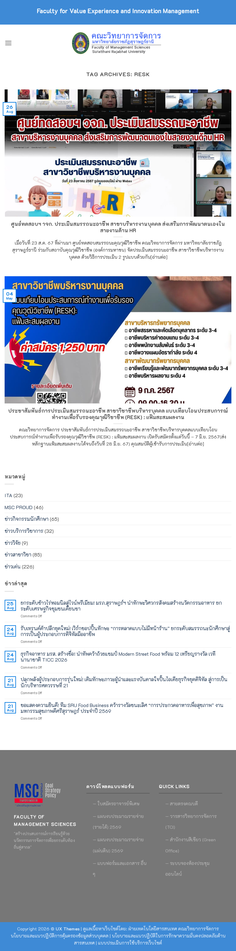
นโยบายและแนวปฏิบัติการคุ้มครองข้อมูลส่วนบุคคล (59, 936)
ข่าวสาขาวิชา (18, 554)
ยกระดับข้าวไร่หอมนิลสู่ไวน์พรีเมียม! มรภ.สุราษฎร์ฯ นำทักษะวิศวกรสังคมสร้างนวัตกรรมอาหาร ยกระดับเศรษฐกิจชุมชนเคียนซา (121, 605)
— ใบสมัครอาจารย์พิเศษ (116, 804)
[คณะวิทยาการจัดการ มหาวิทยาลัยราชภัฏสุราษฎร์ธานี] (118, 43)
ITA (8, 495)
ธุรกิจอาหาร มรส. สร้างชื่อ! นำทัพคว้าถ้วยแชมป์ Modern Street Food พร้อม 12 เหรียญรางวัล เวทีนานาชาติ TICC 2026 (118, 656)
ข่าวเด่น (13, 566)
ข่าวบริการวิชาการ (24, 531)
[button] (8, 42)
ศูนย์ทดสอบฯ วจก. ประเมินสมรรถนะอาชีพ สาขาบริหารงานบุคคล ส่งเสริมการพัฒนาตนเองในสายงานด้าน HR (118, 227)
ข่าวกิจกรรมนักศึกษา (27, 519)
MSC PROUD (19, 507)
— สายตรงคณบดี (181, 804)
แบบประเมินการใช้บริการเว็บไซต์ (130, 943)
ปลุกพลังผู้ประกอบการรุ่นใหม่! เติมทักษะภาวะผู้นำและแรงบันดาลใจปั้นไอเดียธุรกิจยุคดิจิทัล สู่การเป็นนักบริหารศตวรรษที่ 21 (124, 682)
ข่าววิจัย (13, 543)
